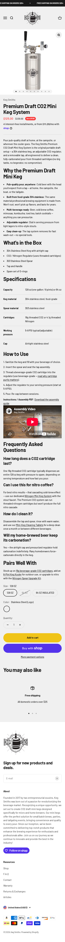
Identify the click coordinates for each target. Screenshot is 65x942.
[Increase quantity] (20, 624)
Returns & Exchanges (14, 891)
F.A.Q (6, 874)
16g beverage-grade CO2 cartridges (34, 570)
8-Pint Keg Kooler (12, 574)
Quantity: (8, 618)
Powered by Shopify (30, 932)
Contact (7, 879)
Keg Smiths (9, 99)
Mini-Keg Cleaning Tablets (29, 525)
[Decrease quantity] (8, 624)
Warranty (7, 885)
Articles (7, 897)
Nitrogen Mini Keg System (38, 496)
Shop (6, 868)
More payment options (32, 656)
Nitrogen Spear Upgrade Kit (26, 578)
